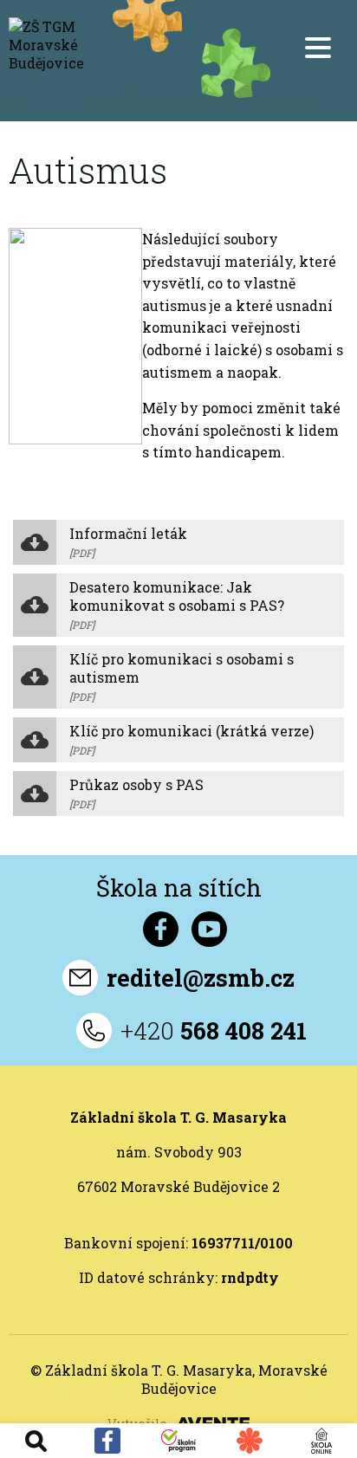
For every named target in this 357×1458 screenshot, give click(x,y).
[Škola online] (321, 1440)
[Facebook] (106, 1440)
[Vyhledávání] (35, 1441)
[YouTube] (209, 929)
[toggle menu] (318, 47)
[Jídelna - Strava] (249, 1440)
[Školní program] (178, 1440)
